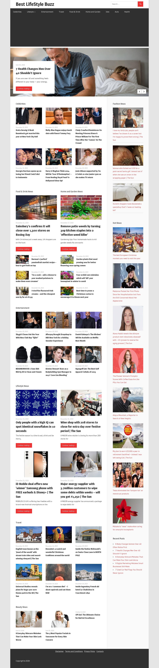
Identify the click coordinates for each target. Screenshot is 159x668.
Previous (139, 91)
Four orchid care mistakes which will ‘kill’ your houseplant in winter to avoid (80, 278)
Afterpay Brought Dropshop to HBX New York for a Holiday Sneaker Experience (58, 337)
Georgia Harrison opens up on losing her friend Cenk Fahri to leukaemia (28, 174)
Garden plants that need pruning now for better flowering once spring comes (79, 262)
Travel (61, 12)
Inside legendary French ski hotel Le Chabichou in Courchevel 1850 (87, 589)
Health (127, 12)
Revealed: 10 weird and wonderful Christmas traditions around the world (57, 552)
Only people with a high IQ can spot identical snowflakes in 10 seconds (35, 427)
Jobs (107, 12)
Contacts (100, 651)
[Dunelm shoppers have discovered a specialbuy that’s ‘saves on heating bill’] (128, 200)
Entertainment (47, 12)
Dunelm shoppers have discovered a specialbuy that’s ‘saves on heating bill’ (127, 207)
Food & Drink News (24, 191)
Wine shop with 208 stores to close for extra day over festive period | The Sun (80, 427)
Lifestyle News (22, 386)
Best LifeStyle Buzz (35, 4)
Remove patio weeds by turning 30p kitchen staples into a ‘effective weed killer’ (80, 230)
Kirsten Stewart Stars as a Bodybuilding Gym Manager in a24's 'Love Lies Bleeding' (58, 372)
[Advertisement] (79, 31)
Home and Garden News (72, 191)
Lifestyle (30, 12)
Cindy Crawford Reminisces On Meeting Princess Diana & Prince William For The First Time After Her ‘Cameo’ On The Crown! (88, 136)
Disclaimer (59, 651)
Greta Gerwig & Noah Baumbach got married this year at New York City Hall (27, 133)
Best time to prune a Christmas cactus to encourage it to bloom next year (77, 294)
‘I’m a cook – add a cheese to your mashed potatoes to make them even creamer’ (36, 278)
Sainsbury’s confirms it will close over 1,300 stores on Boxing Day (33, 230)
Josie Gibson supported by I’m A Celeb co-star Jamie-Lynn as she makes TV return (88, 174)
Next (144, 91)
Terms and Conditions (74, 651)
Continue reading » (23, 89)
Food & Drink (74, 12)
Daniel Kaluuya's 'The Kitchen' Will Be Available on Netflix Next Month (88, 337)
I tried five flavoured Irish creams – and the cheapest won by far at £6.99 (35, 294)
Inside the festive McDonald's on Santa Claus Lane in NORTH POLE (88, 552)
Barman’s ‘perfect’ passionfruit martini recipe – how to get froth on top (36, 262)
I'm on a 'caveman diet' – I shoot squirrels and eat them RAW (58, 589)
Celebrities (17, 12)
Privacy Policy (89, 651)
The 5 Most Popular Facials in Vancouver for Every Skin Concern (58, 636)
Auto (117, 12)
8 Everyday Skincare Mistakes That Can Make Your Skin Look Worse (28, 636)
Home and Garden (93, 12)
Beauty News (21, 607)
